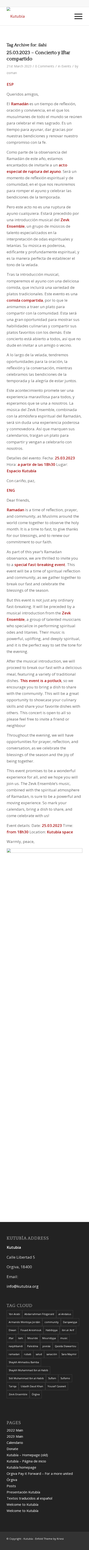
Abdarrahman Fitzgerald (39, 1314)
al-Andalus (64, 1314)
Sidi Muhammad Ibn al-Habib (26, 1378)
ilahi (20, 1338)
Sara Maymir (69, 1354)
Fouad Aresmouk (31, 1330)
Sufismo (65, 1378)
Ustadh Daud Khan (32, 1386)
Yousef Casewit (56, 1386)
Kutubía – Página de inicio (26, 1461)
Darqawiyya (70, 1322)
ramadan (14, 1354)
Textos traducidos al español (29, 1498)
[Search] (65, 16)
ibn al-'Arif (68, 1330)
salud (39, 1354)
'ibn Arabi (14, 1314)
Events (66, 66)
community (51, 1322)
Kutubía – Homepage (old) (27, 1455)
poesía (46, 1346)
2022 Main (15, 1430)
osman (12, 73)
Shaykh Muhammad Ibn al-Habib (28, 1370)
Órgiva (36, 1394)
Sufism (52, 1378)
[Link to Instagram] (79, 1544)
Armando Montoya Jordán (24, 1322)
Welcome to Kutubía (22, 1504)
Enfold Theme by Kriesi (49, 1538)
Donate (12, 1448)
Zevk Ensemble (18, 1394)
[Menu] (76, 16)
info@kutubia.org (23, 1286)
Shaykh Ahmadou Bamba (24, 1362)
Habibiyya (52, 1330)
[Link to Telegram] (72, 1544)
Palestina (32, 1346)
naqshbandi (16, 1346)
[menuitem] (65, 16)
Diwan (12, 1330)
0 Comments (44, 66)
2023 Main (15, 1436)
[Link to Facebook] (44, 1544)
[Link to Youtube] (58, 1544)
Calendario (15, 1442)
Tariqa (12, 1386)
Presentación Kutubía (23, 1492)
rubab (27, 1354)
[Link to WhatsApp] (51, 1544)
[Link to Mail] (65, 1544)
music (64, 1338)
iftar (11, 1338)
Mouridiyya (49, 1338)
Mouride (32, 1338)
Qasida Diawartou (65, 1346)
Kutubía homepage (21, 1467)
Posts (11, 1486)
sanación (51, 1354)
